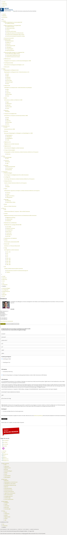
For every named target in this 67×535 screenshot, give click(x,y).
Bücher (5, 204)
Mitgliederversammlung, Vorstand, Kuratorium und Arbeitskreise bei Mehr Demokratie (20, 215)
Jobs (5, 266)
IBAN (2, 395)
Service (3, 511)
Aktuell (7, 74)
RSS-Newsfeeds (9, 169)
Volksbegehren (9, 136)
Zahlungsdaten (9, 323)
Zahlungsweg (4, 369)
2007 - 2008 (8, 259)
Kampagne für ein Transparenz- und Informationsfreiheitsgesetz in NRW (17, 60)
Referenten (8, 154)
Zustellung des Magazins (6, 356)
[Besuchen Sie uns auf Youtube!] (5, 444)
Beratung (6, 131)
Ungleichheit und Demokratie (9, 493)
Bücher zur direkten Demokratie (10, 206)
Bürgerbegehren (9, 135)
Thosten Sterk (8, 233)
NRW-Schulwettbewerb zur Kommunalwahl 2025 (13, 22)
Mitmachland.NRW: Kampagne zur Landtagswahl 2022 (14, 52)
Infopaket (4, 14)
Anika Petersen (9, 234)
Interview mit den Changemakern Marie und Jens (15, 34)
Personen (8, 161)
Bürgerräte (8, 44)
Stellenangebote (7, 477)
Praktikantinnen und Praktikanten (10, 238)
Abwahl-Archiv (9, 103)
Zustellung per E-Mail (7, 358)
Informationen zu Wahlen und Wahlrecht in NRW (13, 100)
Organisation (6, 466)
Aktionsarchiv (6, 66)
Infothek (5, 518)
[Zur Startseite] (6, 11)
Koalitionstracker (7, 39)
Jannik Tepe (8, 236)
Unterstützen (6, 505)
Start (3, 283)
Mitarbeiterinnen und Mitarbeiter (10, 222)
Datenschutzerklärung (38, 415)
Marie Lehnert (8, 231)
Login (5, 520)
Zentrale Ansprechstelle (10, 45)
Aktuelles (8, 111)
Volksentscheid (7, 85)
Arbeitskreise (8, 220)
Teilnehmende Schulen (10, 28)
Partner (5, 474)
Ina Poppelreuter (9, 229)
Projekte (5, 504)
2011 (7, 256)
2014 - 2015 (8, 251)
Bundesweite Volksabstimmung (10, 485)
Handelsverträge (7, 497)
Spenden (6, 515)
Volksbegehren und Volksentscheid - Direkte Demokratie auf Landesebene (18, 87)
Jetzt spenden (4, 17)
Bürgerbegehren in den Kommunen (11, 482)
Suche (3, 6)
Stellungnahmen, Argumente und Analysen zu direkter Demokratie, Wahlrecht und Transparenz (22, 190)
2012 (7, 255)
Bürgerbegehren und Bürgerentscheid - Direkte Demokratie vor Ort (16, 72)
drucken (3, 452)
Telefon (2, 353)
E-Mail (2, 350)
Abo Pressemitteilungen (10, 166)
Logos (7, 163)
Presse (3, 156)
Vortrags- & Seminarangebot (9, 150)
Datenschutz (4, 4)
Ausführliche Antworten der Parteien (13, 56)
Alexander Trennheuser (10, 228)
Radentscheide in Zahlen (10, 202)
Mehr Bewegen (5, 501)
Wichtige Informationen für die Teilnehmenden (14, 33)
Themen (3, 68)
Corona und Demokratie (8, 499)
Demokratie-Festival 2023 (9, 38)
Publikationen (6, 513)
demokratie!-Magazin (8, 173)
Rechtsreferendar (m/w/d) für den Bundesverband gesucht (17, 270)
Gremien (6, 213)
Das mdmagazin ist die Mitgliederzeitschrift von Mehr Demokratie (16, 174)
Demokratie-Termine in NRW (9, 129)
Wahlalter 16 (8, 42)
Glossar (7, 83)
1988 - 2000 (8, 264)
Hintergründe (4, 171)
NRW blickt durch (7, 58)
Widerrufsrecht (15, 323)
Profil (5, 464)
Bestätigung (4, 409)
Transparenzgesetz (9, 48)
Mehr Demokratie (5, 463)
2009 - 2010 (8, 258)
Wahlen (5, 98)
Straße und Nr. (4, 340)
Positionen (8, 192)
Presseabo (6, 165)
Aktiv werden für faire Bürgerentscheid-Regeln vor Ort (14, 64)
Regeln (7, 75)
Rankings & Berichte (8, 181)
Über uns (4, 208)
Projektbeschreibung (10, 23)
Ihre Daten (3, 323)
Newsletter (4, 15)
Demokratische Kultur (8, 489)
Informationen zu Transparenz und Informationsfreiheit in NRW (16, 115)
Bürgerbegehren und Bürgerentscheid (11, 70)
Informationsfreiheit (8, 488)
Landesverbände (7, 475)
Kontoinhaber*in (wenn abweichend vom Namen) (10, 391)
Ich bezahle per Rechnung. (8, 371)
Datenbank (8, 77)
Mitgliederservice (7, 142)
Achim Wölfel (8, 226)
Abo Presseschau (9, 168)
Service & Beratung (5, 126)
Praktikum (8, 272)
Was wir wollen (9, 80)
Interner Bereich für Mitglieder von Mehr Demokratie (14, 148)
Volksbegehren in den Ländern (10, 483)
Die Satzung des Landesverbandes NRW (11, 241)
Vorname (3, 333)
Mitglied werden (7, 516)
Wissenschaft (6, 243)
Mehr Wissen (4, 479)
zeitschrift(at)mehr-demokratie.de (6, 321)
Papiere (5, 188)
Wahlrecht (6, 486)
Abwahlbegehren (9, 138)
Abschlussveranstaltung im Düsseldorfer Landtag (15, 36)
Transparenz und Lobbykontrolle (10, 113)
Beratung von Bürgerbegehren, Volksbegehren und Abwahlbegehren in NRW (18, 133)
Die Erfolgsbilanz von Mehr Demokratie (11, 249)
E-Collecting (8, 200)
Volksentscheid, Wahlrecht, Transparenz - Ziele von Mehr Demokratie (17, 211)
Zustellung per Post (6, 362)
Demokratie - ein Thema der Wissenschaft (12, 245)
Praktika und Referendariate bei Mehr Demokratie (13, 268)
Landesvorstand (9, 219)
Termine (5, 127)
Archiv (7, 91)
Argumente (8, 78)
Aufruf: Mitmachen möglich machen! (13, 53)
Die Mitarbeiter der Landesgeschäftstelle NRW (12, 224)
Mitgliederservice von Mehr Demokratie (11, 144)
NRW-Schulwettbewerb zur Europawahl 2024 (12, 25)
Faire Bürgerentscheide (8, 62)
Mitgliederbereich (7, 146)
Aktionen (4, 21)
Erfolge (5, 247)
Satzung (5, 239)
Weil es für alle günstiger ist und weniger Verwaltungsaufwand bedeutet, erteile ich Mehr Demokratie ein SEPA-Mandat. (25, 375)
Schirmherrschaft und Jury (11, 31)
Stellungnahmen (9, 197)
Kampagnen (6, 502)
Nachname (3, 337)
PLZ (2, 343)
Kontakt (3, 1)
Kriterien (8, 29)
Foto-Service (6, 160)
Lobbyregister (8, 47)
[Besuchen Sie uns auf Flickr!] (4, 446)
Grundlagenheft (7, 177)
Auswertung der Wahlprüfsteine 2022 (13, 55)
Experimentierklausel (10, 50)
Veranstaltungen (7, 508)
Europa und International (9, 491)
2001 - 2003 (8, 262)
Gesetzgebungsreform (8, 496)
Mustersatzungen (9, 82)
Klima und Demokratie (8, 494)
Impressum (4, 3)
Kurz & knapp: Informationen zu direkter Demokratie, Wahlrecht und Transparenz (19, 178)
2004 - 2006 (8, 261)
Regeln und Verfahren (10, 195)
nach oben (4, 451)
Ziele (5, 209)
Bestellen (8, 186)
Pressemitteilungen (8, 157)
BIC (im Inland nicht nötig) (6, 398)
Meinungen (6, 199)
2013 (7, 253)
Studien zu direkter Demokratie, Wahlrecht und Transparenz (15, 183)
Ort (2, 346)
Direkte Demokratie (10, 40)
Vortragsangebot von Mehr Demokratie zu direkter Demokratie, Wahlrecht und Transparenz (21, 152)
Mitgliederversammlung (10, 217)
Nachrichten (6, 507)
